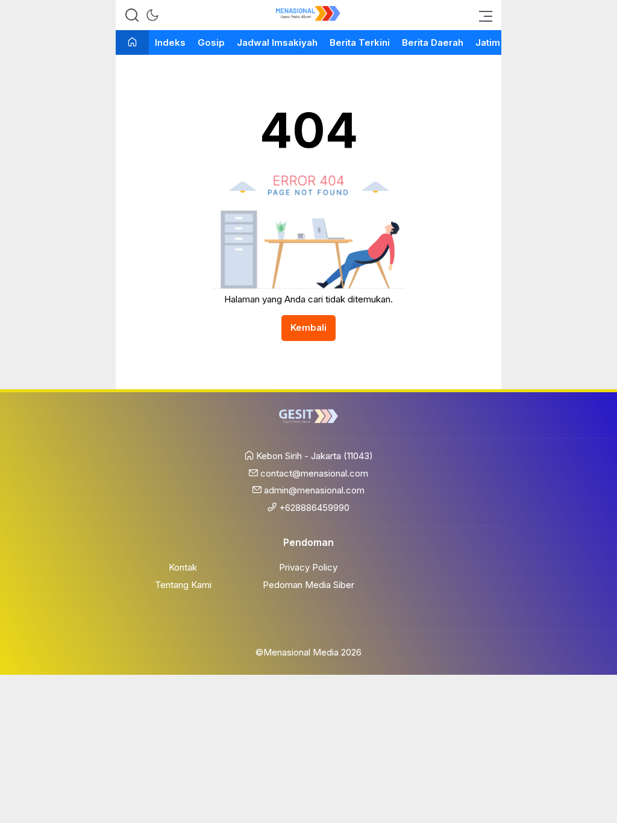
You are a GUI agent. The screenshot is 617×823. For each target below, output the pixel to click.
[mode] (152, 15)
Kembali (308, 327)
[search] (132, 15)
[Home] (132, 43)
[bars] (482, 15)
